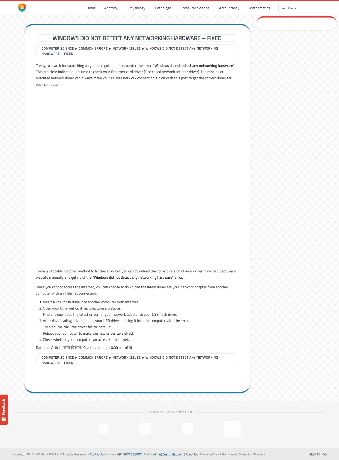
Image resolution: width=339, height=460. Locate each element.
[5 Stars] (80, 347)
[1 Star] (65, 347)
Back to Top (318, 454)
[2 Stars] (69, 347)
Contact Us (97, 454)
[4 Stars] (76, 347)
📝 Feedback (3, 410)
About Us (192, 454)
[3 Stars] (72, 347)
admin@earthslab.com (168, 454)
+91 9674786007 (129, 454)
